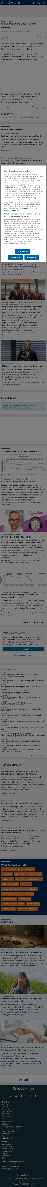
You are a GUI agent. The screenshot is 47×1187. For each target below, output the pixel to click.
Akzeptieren (31, 257)
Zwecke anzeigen (23, 251)
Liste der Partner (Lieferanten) (15, 244)
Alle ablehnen (15, 257)
